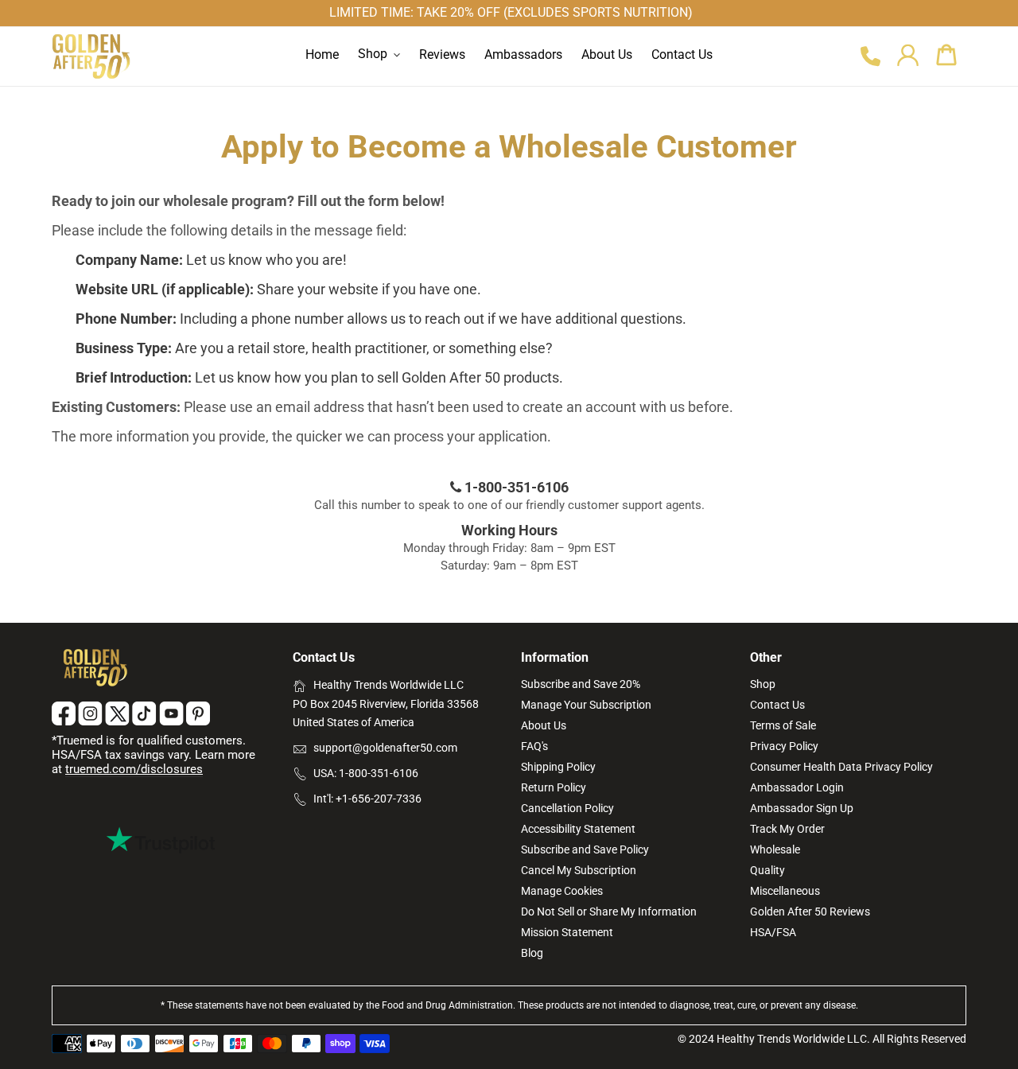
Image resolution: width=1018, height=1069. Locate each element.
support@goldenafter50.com (385, 747)
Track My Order (787, 828)
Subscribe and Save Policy (585, 849)
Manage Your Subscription (586, 704)
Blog (532, 953)
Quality (767, 870)
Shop (762, 684)
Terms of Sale (783, 725)
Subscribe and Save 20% (580, 684)
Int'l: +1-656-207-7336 (367, 798)
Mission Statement (567, 932)
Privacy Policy (784, 746)
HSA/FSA (773, 932)
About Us (543, 725)
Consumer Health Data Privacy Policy (841, 766)
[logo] (91, 56)
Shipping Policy (558, 766)
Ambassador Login (797, 787)
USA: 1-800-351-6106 (365, 773)
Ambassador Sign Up (801, 808)
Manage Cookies (562, 890)
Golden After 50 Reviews (810, 911)
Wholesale (775, 849)
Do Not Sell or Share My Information (609, 911)
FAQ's (534, 746)
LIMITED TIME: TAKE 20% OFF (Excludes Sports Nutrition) (511, 12)
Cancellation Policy (567, 808)
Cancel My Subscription (578, 870)
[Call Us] (870, 57)
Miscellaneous (785, 890)
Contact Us (777, 704)
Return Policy (553, 787)
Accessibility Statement (578, 828)
